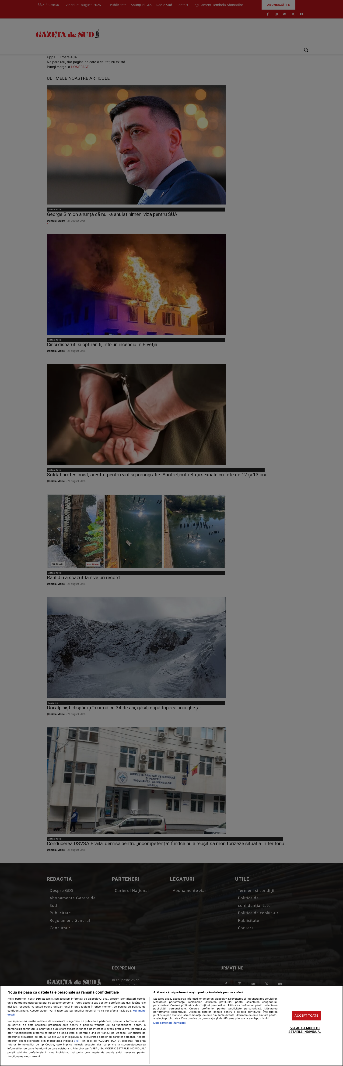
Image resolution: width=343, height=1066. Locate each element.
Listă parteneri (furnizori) (169, 1022)
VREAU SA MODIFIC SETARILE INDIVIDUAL (304, 1030)
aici (76, 1040)
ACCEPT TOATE (306, 1015)
